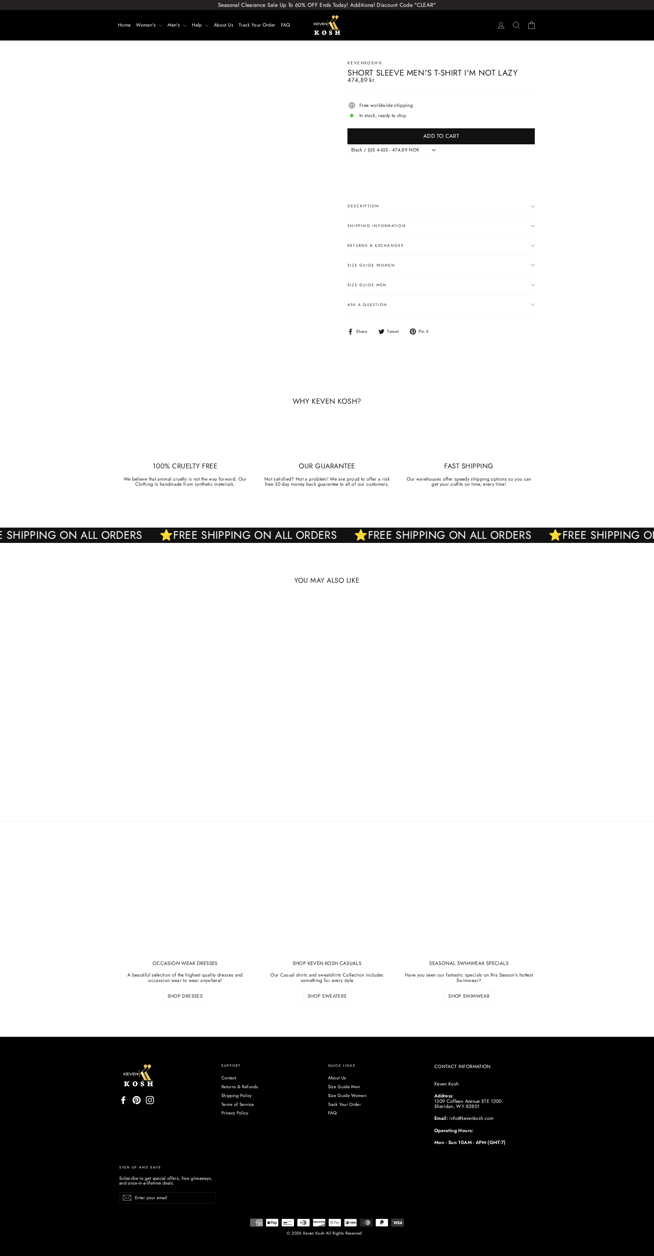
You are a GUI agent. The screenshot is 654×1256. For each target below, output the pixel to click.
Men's (174, 24)
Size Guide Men (367, 285)
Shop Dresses (185, 996)
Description (363, 206)
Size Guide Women (371, 265)
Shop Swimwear (468, 996)
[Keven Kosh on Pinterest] (137, 1100)
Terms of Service (237, 1104)
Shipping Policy (236, 1095)
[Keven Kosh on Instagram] (150, 1100)
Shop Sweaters (327, 996)
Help (197, 24)
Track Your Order (257, 24)
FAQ (285, 24)
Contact (228, 1078)
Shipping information (376, 225)
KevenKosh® (365, 63)
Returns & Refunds (239, 1086)
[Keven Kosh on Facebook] (123, 1100)
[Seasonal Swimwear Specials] (469, 904)
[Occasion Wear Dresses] (185, 904)
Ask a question (367, 304)
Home (124, 24)
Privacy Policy (234, 1113)
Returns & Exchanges (375, 245)
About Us (223, 24)
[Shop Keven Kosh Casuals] (327, 904)
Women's (146, 24)
